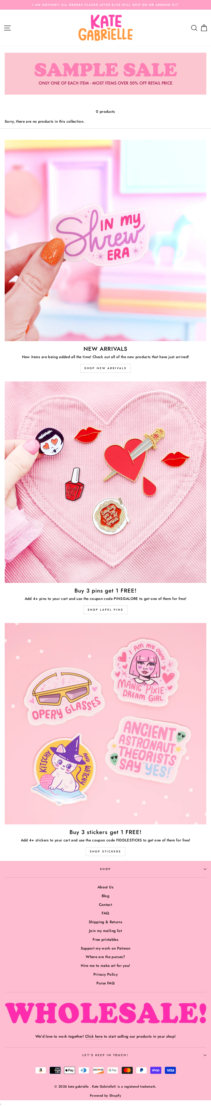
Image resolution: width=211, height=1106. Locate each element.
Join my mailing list (105, 930)
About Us (105, 887)
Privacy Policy (105, 974)
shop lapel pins (105, 610)
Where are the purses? (105, 956)
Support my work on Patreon (106, 948)
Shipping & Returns (105, 922)
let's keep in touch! (105, 1055)
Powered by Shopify (105, 1095)
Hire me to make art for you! (105, 965)
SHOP (105, 869)
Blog (105, 896)
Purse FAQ (105, 983)
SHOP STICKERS (105, 851)
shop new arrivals (105, 368)
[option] (105, 5)
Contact (105, 904)
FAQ (105, 913)
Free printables (105, 939)
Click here (93, 1036)
